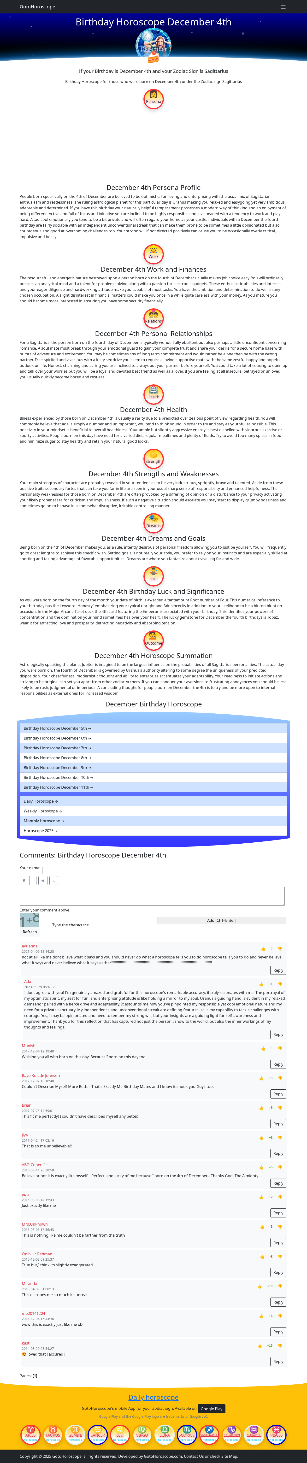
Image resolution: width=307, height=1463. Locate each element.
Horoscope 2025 (38, 830)
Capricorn (232, 1435)
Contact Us (194, 1456)
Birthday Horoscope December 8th (55, 757)
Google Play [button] (211, 1408)
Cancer (97, 1435)
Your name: (30, 867)
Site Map (229, 1456)
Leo (120, 1435)
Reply (278, 970)
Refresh (30, 931)
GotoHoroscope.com (163, 1456)
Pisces (276, 1435)
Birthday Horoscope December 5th (55, 728)
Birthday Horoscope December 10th (56, 777)
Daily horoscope (154, 1397)
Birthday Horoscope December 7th (55, 748)
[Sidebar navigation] (283, 7)
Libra (164, 1435)
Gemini (75, 1435)
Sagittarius (209, 1435)
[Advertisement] (153, 146)
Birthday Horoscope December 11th (56, 787)
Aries (30, 1435)
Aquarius (254, 1435)
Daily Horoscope (39, 801)
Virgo (142, 1435)
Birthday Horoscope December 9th (55, 767)
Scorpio (187, 1435)
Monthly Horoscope (42, 820)
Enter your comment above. (45, 910)
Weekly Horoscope (41, 811)
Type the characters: (70, 925)
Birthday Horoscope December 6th (55, 738)
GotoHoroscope (37, 6)
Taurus (53, 1435)
